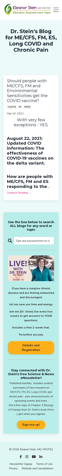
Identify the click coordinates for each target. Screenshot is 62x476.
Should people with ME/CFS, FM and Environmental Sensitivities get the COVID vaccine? (27, 91)
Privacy (13, 468)
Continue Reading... (18, 193)
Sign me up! (31, 425)
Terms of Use (44, 464)
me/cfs (27, 107)
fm (20, 107)
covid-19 (12, 107)
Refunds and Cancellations (37, 468)
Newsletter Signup (20, 464)
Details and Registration (31, 347)
